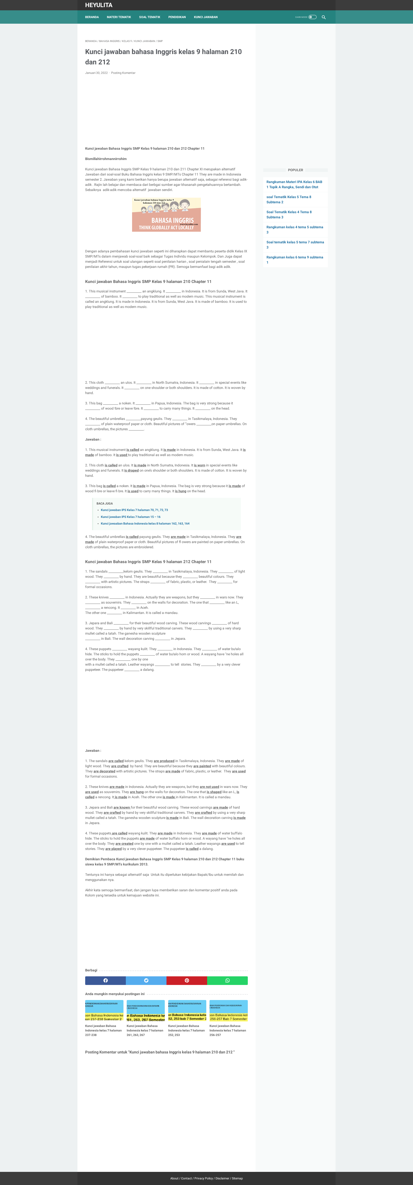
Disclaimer (222, 1178)
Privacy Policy (203, 1178)
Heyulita (98, 5)
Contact (186, 1178)
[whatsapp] (227, 980)
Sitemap (237, 1178)
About (174, 1178)
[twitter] (146, 980)
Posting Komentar (123, 73)
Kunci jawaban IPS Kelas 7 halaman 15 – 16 (130, 517)
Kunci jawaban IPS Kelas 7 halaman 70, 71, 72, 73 (134, 510)
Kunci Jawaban (206, 17)
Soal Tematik (149, 17)
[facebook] (105, 980)
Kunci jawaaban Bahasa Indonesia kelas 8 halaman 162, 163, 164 (145, 523)
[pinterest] (186, 980)
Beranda (92, 17)
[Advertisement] (166, 111)
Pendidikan (177, 17)
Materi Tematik (119, 17)
